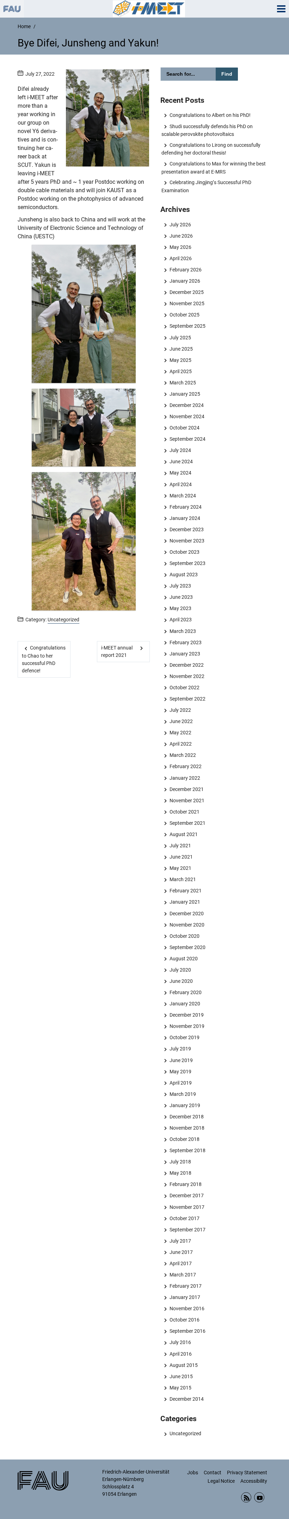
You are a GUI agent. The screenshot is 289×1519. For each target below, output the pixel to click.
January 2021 (185, 902)
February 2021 (185, 890)
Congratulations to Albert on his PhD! (210, 115)
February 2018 (185, 1184)
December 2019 (186, 1015)
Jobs (192, 1472)
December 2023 (186, 529)
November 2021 (187, 800)
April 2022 (180, 744)
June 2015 (181, 1376)
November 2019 (187, 1026)
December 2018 (186, 1116)
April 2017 (180, 1263)
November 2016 (187, 1308)
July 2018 (180, 1162)
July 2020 (180, 970)
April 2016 (180, 1354)
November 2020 (187, 925)
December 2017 (186, 1195)
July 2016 (180, 1342)
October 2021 (184, 812)
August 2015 (183, 1365)
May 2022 (180, 732)
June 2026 (181, 236)
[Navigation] (281, 9)
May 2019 (180, 1071)
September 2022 (187, 699)
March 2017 (183, 1275)
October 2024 (184, 428)
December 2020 (186, 913)
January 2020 (185, 1003)
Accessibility (253, 1481)
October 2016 (184, 1320)
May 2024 (180, 473)
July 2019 (180, 1049)
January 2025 (185, 394)
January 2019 (185, 1105)
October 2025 (184, 315)
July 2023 (180, 586)
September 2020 (187, 947)
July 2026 (180, 224)
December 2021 (186, 789)
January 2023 (185, 654)
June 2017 (181, 1252)
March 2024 (183, 495)
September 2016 (187, 1331)
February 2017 (185, 1286)
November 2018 (187, 1128)
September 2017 (187, 1229)
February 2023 (185, 642)
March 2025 (183, 382)
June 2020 (181, 981)
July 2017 (180, 1241)
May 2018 (180, 1173)
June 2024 (181, 461)
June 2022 (181, 721)
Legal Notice (221, 1481)
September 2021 (187, 823)
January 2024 (185, 518)
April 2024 (180, 484)
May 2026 (180, 247)
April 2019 (180, 1083)
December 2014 (186, 1399)
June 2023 (181, 597)
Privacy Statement (247, 1472)
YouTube (259, 1497)
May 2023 (180, 608)
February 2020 (185, 992)
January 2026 (185, 281)
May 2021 (180, 868)
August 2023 (183, 574)
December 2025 (186, 292)
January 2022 (185, 778)
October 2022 (184, 687)
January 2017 (185, 1297)
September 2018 (187, 1150)
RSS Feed (246, 1497)
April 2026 (180, 258)
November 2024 (187, 416)
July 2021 (180, 845)
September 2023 (187, 563)
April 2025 (180, 371)
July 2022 (180, 710)
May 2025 (180, 360)
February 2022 (185, 766)
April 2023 (180, 619)
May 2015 (180, 1388)
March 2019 (183, 1094)
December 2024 (186, 405)
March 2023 (183, 631)
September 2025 (187, 326)
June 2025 (181, 349)
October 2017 (184, 1218)
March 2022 (183, 755)
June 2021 (181, 857)
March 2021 (183, 879)
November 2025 (187, 303)
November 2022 (187, 676)
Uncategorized (63, 619)
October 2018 (184, 1139)
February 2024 (185, 507)
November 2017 (187, 1207)
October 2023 (184, 552)
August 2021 (183, 834)
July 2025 (180, 337)
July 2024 (180, 450)
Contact (212, 1472)
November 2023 (187, 541)
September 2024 (187, 439)
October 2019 (184, 1037)
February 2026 (185, 269)
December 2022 (186, 665)
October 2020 (184, 936)
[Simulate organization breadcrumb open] (12, 9)
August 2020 (183, 958)
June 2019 (181, 1060)
